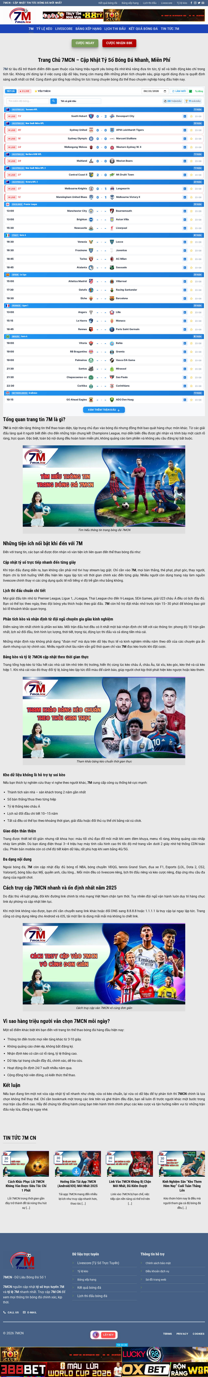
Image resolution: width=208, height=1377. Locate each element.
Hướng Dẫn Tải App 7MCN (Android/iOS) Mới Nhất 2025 (78, 1184)
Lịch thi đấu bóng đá (92, 1296)
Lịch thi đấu (149, 2)
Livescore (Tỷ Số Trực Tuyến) (98, 1263)
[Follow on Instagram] (195, 3)
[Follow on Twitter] (199, 3)
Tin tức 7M (170, 29)
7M (31, 29)
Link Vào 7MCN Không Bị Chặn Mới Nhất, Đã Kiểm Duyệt (130, 1184)
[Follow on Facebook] (191, 3)
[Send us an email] (203, 3)
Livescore (166, 2)
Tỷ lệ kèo (182, 2)
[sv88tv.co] (20, 15)
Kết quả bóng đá (108, 2)
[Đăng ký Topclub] (73, 15)
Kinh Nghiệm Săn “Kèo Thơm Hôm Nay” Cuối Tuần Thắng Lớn (182, 1186)
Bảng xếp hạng (130, 2)
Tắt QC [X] (122, 1345)
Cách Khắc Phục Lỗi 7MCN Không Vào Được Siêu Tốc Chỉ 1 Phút (26, 1186)
